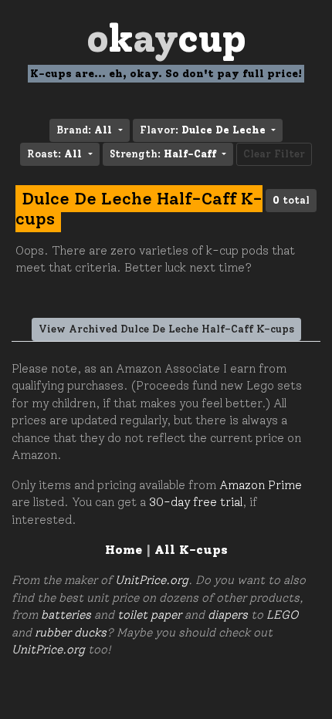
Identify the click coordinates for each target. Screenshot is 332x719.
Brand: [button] (84, 130)
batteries (66, 615)
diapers (228, 615)
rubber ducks (71, 633)
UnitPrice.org (151, 580)
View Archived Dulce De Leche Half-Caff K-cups (166, 329)
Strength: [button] (163, 154)
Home (123, 549)
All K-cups (191, 549)
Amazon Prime (260, 485)
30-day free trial (195, 502)
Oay (166, 38)
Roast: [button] (54, 154)
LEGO (282, 615)
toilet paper (149, 615)
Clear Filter (274, 154)
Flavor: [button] (203, 130)
